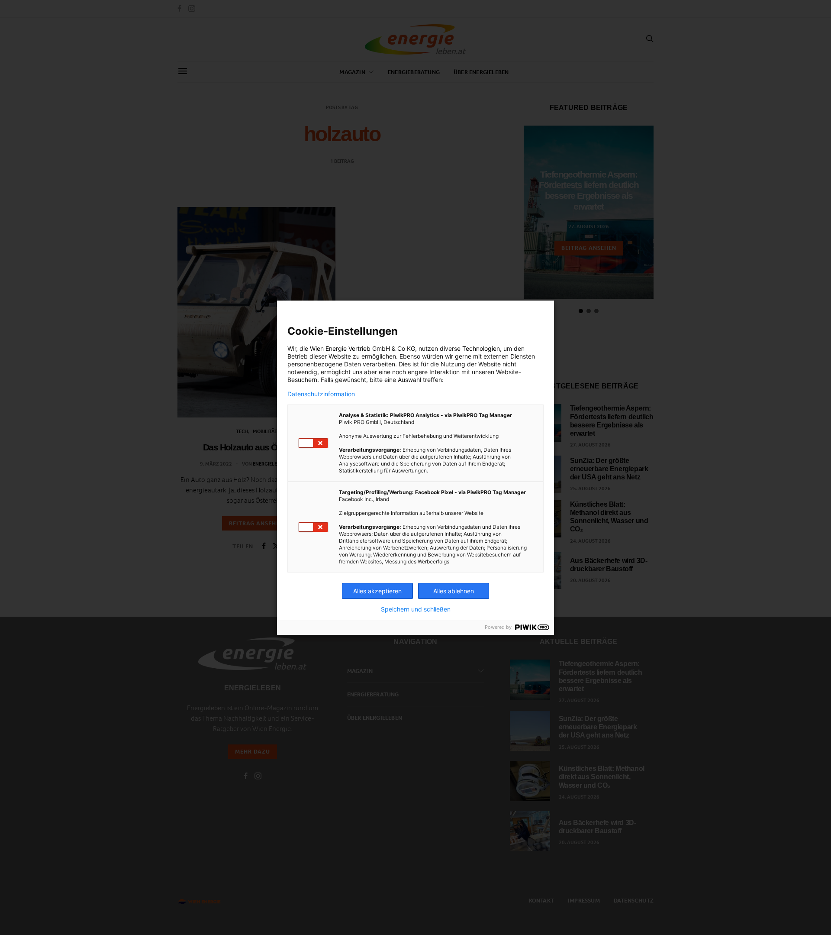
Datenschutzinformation (321, 394)
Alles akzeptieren (377, 591)
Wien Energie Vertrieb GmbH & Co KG (362, 348)
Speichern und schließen (416, 609)
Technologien (481, 348)
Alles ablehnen (453, 591)
